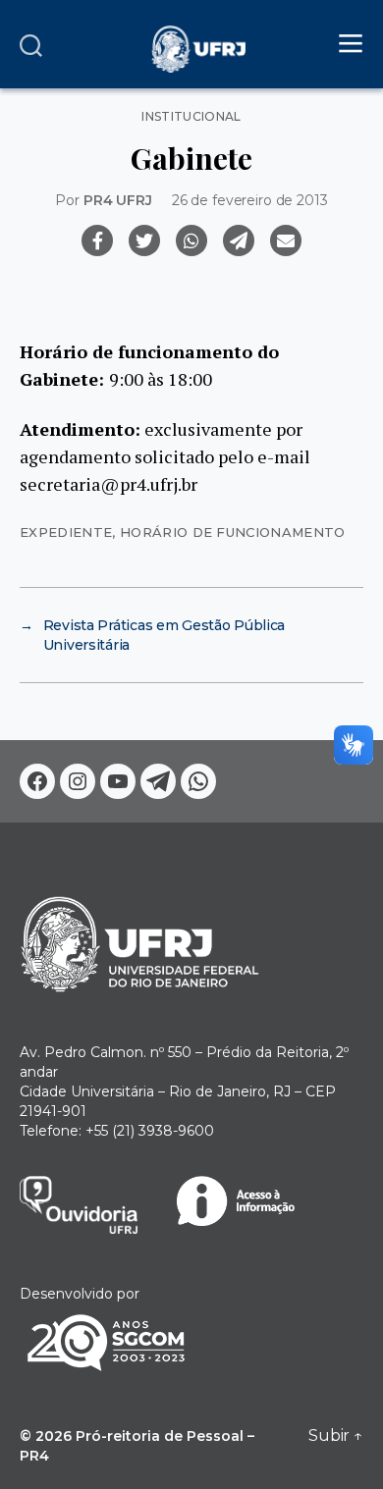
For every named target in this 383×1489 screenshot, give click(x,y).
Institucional (191, 117)
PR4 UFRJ (117, 200)
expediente (66, 532)
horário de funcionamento (233, 532)
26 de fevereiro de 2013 (250, 200)
